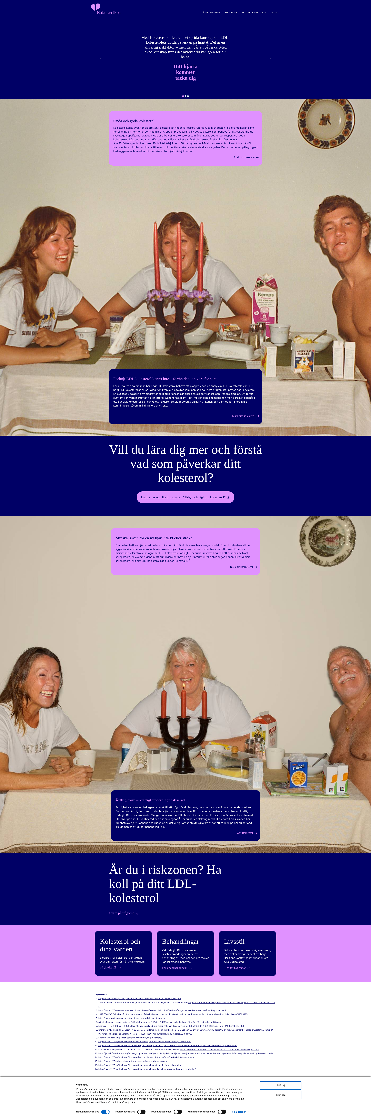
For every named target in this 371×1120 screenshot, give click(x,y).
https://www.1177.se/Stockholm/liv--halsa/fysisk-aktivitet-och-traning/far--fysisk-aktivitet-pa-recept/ (146, 1057)
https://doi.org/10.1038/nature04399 (226, 1026)
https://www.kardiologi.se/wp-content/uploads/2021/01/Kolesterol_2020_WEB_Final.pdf (139, 998)
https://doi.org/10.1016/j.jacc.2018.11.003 (172, 1033)
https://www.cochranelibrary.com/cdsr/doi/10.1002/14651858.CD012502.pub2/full (219, 1049)
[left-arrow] (101, 58)
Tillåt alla (280, 1095)
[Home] (185, 434)
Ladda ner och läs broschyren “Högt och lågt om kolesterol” (183, 497)
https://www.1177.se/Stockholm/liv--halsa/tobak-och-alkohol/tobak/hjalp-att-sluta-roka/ (139, 1065)
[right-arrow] (270, 58)
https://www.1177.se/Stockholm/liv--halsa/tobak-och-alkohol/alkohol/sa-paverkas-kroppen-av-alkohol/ (147, 1069)
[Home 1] (185, 851)
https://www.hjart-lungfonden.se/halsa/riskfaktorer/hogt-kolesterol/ (130, 1037)
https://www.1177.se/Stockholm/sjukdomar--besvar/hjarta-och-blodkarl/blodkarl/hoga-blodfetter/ (144, 1041)
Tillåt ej (281, 1085)
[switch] (141, 1112)
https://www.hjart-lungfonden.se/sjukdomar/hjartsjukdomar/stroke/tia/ (131, 1018)
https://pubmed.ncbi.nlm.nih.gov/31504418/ (227, 1014)
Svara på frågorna (121, 913)
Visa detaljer (239, 1112)
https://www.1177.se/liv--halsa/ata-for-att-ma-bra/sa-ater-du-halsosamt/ (132, 1061)
